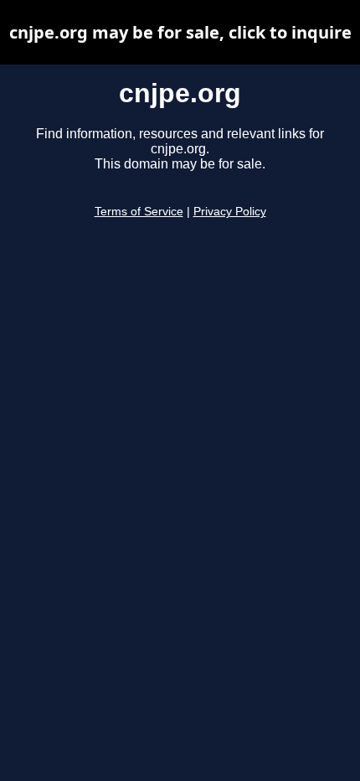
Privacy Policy (229, 211)
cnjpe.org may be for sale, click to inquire (180, 32)
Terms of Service (139, 211)
